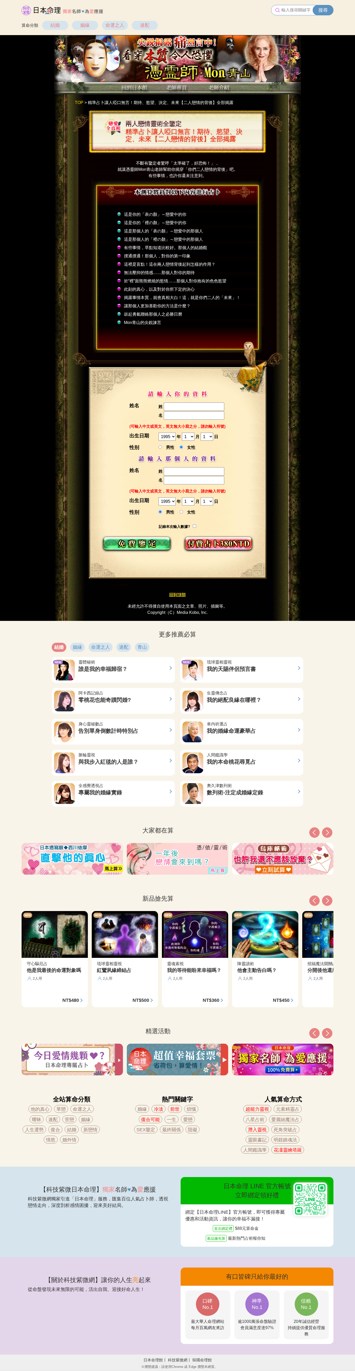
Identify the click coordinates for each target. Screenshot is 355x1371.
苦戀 (69, 1119)
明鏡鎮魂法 (285, 1139)
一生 (171, 1119)
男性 (168, 447)
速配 (144, 25)
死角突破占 (285, 1129)
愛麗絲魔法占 (285, 1119)
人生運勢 (34, 1129)
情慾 (50, 1139)
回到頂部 (177, 595)
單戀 (61, 1109)
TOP (79, 102)
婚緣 (142, 1109)
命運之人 (115, 25)
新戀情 (90, 1129)
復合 (55, 1129)
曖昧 (36, 1119)
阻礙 (192, 1129)
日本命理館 (153, 1360)
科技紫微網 (177, 1360)
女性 (189, 447)
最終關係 (171, 1129)
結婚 (55, 25)
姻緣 (85, 25)
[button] (314, 1033)
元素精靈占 (287, 1109)
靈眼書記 (257, 1139)
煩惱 (191, 1109)
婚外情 (69, 1139)
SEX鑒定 (145, 1129)
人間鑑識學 (255, 1150)
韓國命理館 (202, 1360)
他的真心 (40, 1109)
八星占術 (255, 1119)
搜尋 (323, 10)
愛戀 (188, 1119)
